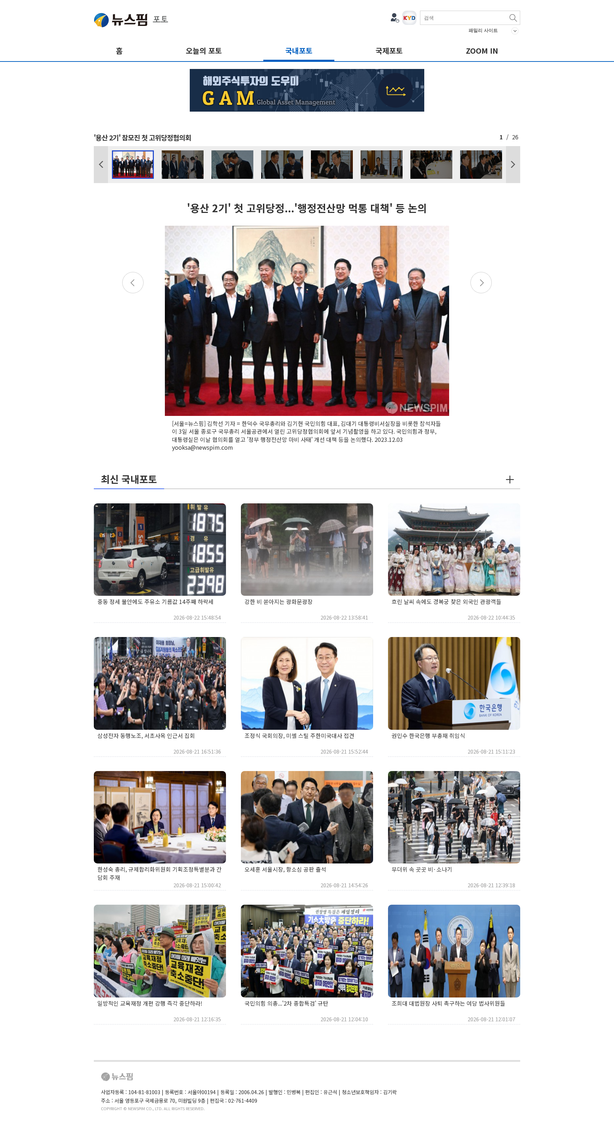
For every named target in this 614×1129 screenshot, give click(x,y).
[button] (101, 164)
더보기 (510, 479)
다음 (513, 164)
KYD (409, 18)
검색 (513, 18)
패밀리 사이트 (483, 30)
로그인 (395, 17)
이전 (101, 164)
